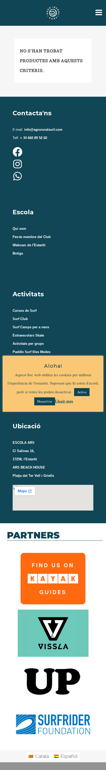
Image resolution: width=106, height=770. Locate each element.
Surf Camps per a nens (31, 327)
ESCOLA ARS (23, 443)
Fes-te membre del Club (32, 237)
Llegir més (64, 401)
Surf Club (20, 319)
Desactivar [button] (44, 401)
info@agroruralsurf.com (43, 130)
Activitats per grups (28, 344)
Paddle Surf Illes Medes (31, 352)
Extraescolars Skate (28, 335)
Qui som (19, 229)
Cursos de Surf (25, 311)
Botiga (18, 253)
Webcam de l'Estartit (29, 245)
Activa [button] (81, 392)
